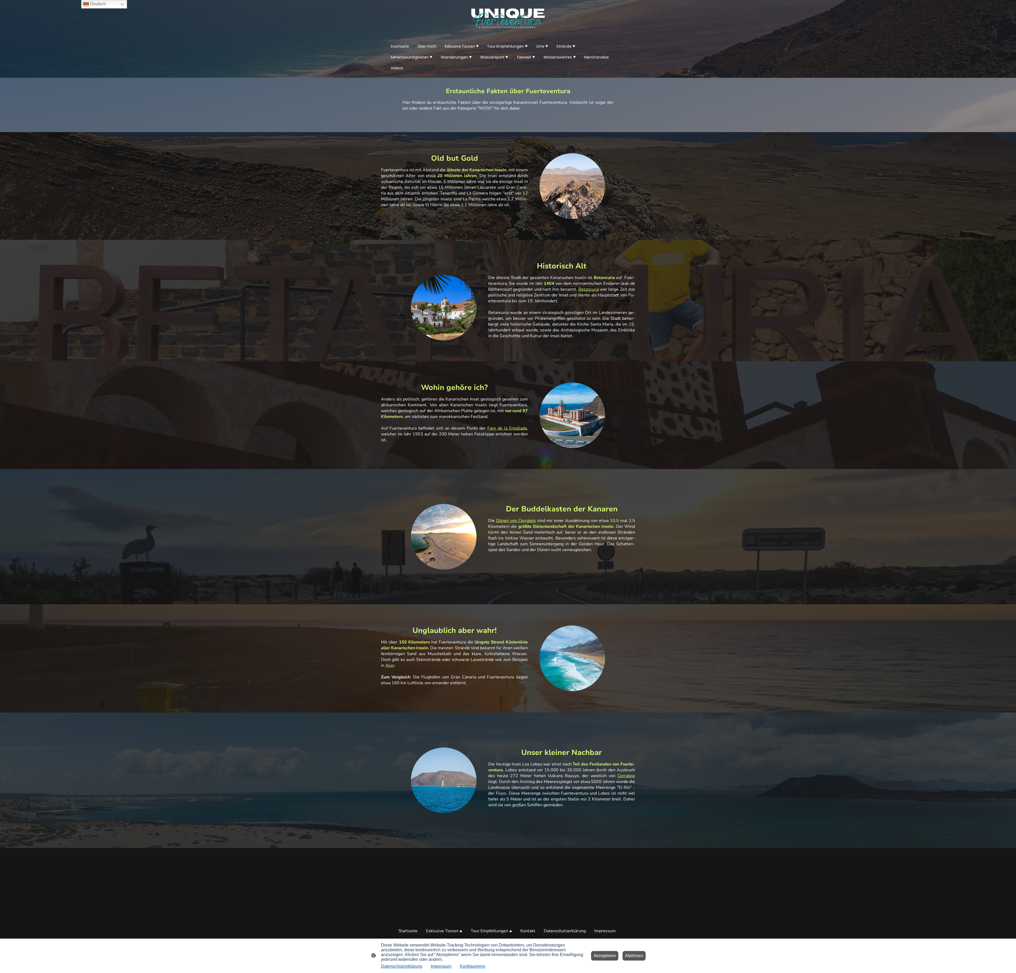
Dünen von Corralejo (516, 521)
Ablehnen (634, 955)
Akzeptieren (604, 955)
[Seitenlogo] (508, 18)
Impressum (441, 966)
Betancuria (588, 289)
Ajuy (389, 665)
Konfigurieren (472, 966)
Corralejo (626, 776)
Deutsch (97, 4)
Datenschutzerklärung (401, 966)
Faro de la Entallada (507, 428)
